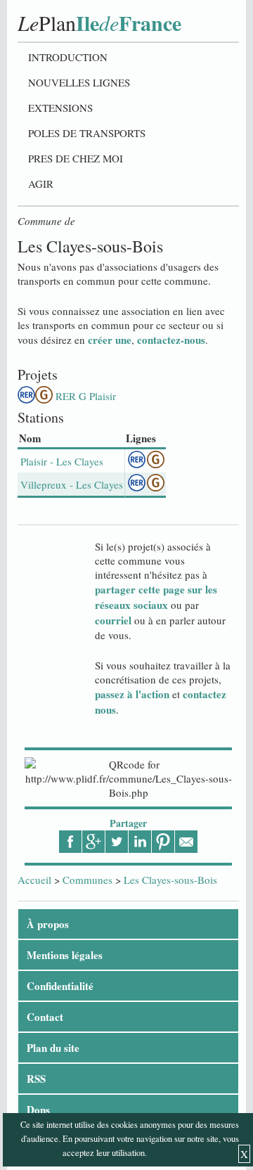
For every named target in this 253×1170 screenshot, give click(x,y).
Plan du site (53, 1047)
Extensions (60, 108)
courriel (113, 620)
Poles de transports (86, 133)
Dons (38, 1109)
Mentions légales (65, 955)
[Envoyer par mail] (186, 841)
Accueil (34, 880)
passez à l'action (132, 694)
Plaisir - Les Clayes (61, 461)
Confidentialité (60, 986)
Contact (45, 1016)
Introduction (68, 57)
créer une (109, 339)
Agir (40, 183)
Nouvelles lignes (79, 82)
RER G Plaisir (86, 396)
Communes (87, 880)
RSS (36, 1078)
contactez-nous (171, 339)
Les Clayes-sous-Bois (170, 880)
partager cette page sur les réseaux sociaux (156, 596)
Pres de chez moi (75, 158)
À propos (48, 924)
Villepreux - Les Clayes (71, 484)
